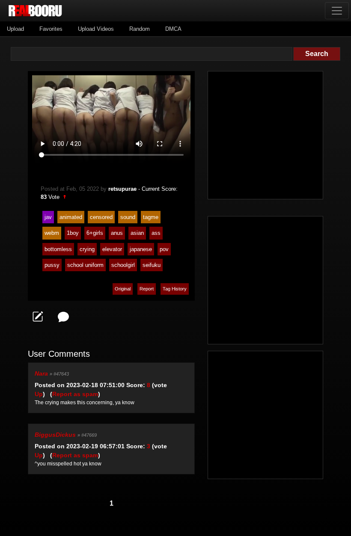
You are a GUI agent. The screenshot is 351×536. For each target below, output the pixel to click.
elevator (112, 249)
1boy (73, 233)
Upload (15, 29)
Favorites (50, 29)
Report (147, 288)
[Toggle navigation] (337, 10)
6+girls (94, 233)
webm (52, 233)
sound (127, 217)
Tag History (175, 288)
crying (87, 249)
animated (70, 217)
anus (117, 233)
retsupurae (122, 189)
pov (164, 249)
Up (39, 394)
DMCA (173, 29)
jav (48, 217)
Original (123, 288)
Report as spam (75, 394)
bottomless (58, 249)
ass (156, 233)
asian (137, 233)
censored (101, 217)
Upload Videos (96, 29)
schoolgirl (123, 265)
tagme (150, 217)
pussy (52, 265)
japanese (141, 249)
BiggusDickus (55, 434)
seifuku (152, 265)
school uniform (85, 265)
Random (139, 29)
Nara (41, 373)
